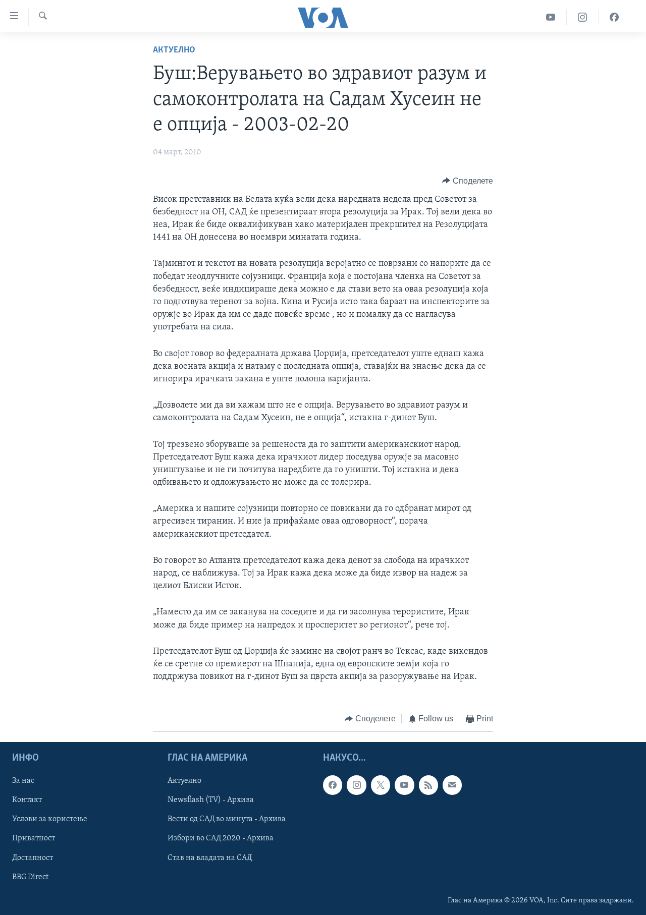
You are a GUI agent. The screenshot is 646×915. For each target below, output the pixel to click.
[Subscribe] (452, 784)
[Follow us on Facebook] (332, 784)
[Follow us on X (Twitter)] (380, 784)
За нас (23, 781)
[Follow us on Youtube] (404, 784)
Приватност (33, 838)
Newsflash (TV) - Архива (211, 800)
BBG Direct (30, 877)
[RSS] (428, 784)
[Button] (467, 181)
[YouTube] (551, 17)
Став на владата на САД (210, 857)
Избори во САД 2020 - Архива (221, 838)
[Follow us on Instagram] (356, 784)
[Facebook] (614, 17)
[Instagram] (583, 17)
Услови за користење (49, 819)
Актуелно (174, 50)
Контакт (27, 800)
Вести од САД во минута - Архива (227, 819)
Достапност (32, 857)
